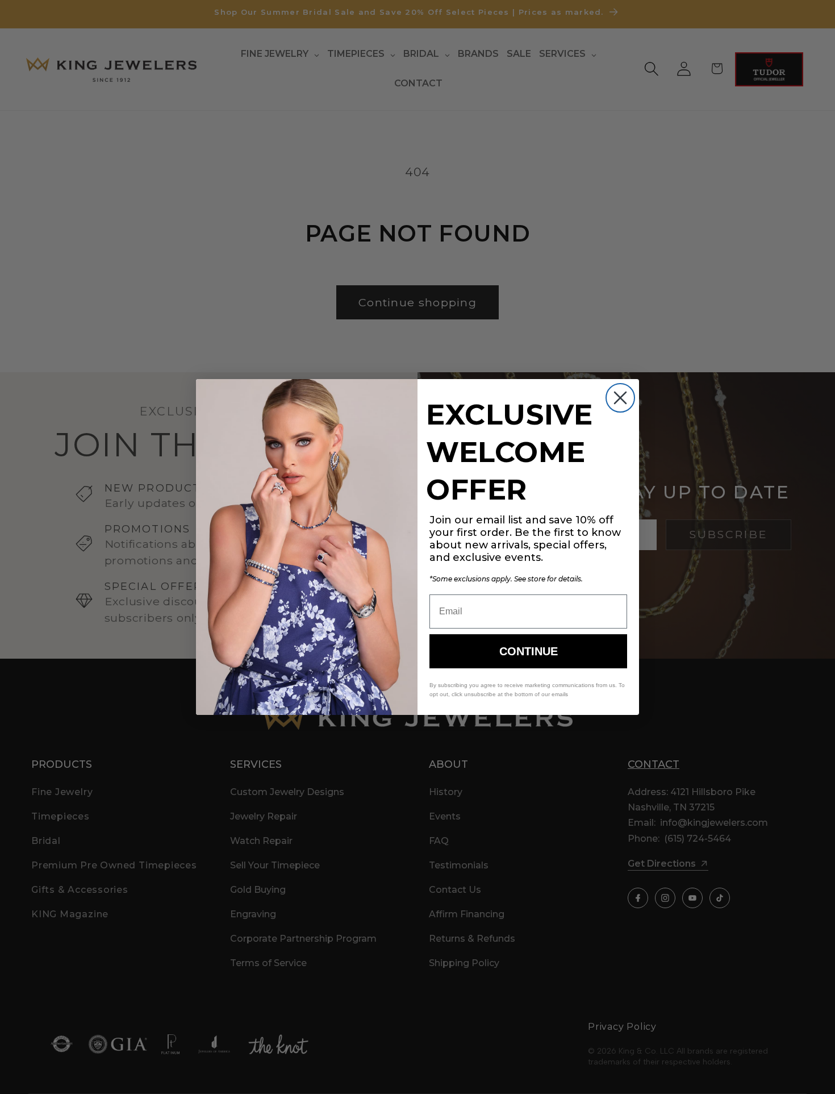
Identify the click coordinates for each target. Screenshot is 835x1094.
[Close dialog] (620, 398)
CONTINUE (528, 651)
